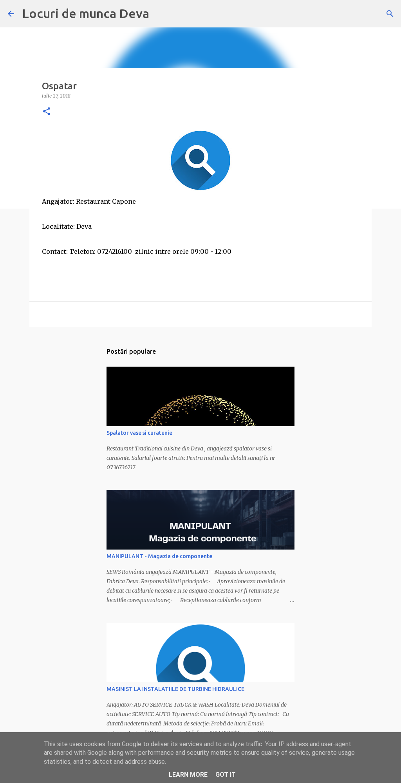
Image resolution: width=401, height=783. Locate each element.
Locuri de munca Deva (85, 13)
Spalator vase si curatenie (139, 433)
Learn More (188, 774)
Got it (225, 774)
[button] (46, 112)
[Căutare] (390, 13)
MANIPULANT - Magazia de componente (159, 556)
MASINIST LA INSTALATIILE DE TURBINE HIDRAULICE (175, 689)
